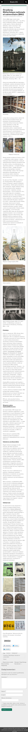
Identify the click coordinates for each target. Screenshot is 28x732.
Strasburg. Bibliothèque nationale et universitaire (11, 656)
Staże (12, 7)
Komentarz (4, 677)
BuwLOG (14, 2)
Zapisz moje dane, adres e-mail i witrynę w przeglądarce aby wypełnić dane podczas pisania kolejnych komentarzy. (13, 705)
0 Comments (19, 16)
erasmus (8, 653)
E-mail (3, 694)
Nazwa (3, 691)
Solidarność (14, 653)
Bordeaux (5, 214)
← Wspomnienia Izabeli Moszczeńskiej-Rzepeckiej (7, 664)
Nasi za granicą (6, 7)
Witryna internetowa (6, 698)
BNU (8, 19)
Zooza (4, 659)
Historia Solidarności (15, 509)
